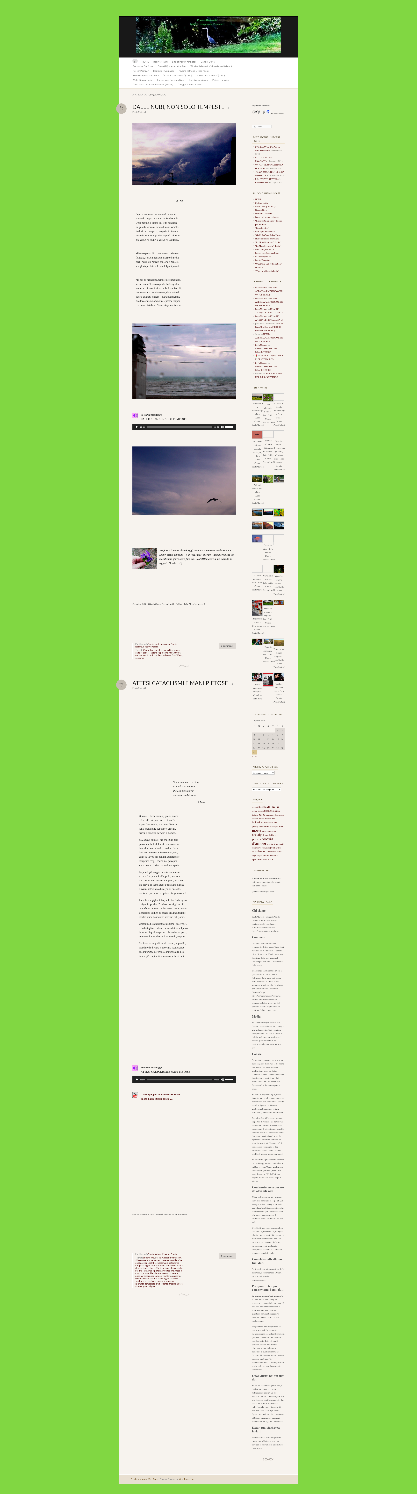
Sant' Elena (177, 655)
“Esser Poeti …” (141, 70)
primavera (275, 847)
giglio (179, 1268)
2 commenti (227, 1256)
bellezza (275, 810)
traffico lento (162, 1283)
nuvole (177, 652)
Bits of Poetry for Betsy (184, 61)
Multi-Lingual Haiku (142, 80)
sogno (259, 855)
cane (268, 814)
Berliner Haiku (160, 61)
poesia (256, 839)
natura (273, 831)
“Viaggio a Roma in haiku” (190, 84)
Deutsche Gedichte (143, 66)
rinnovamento (142, 1278)
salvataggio (163, 1278)
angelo (157, 1260)
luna (261, 826)
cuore (272, 815)
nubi (171, 652)
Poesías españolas (198, 80)
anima (254, 811)
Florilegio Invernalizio (163, 70)
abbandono (148, 1257)
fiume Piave (170, 1268)
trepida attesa (176, 1283)
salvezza (167, 655)
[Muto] (222, 427)
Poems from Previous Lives (170, 80)
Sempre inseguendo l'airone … (208, 37)
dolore (261, 818)
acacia (158, 1257)
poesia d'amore (142, 1276)
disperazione (141, 1268)
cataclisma (174, 1263)
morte (146, 1273)
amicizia (261, 807)
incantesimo (270, 818)
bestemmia (163, 1263)
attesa (260, 811)
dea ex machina (165, 650)
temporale (150, 1283)
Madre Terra (141, 1270)
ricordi (150, 655)
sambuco (139, 1281)
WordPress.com (186, 1479)
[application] (184, 427)
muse (268, 831)
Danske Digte (208, 61)
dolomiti (255, 818)
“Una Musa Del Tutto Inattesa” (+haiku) (153, 84)
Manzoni (153, 652)
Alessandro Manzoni (171, 1257)
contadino (171, 1265)
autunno (266, 810)
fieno (162, 1268)
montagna (274, 826)
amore (150, 1260)
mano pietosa (154, 1270)
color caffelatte (158, 1265)
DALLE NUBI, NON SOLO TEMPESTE (178, 106)
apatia (138, 1263)
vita (270, 859)
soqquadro (169, 1281)
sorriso (275, 855)
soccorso (139, 658)
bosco (262, 814)
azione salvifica (149, 1263)
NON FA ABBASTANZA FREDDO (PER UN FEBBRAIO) (269, 291)
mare (266, 826)
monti (281, 826)
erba (151, 1268)
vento (265, 859)
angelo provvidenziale (171, 1260)
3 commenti (227, 645)
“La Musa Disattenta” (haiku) (177, 75)
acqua (254, 807)
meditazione (168, 1270)
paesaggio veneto (170, 1273)
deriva (180, 1265)
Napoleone (163, 652)
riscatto (153, 1278)
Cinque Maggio (150, 650)
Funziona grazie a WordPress (144, 1479)
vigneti (152, 1286)
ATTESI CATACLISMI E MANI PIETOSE (180, 683)
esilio (145, 652)
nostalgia (258, 834)
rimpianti (158, 655)
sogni (254, 855)
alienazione (140, 1260)
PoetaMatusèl (139, 112)
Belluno (255, 815)
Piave (273, 835)
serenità (272, 851)
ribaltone (167, 1276)
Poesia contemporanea (159, 644)
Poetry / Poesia (150, 646)
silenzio (279, 851)
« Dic (254, 756)
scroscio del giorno (154, 1281)
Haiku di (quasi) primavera (146, 75)
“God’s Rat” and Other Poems (194, 70)
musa (264, 831)
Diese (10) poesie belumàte (172, 66)
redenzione (156, 1276)
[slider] (229, 427)
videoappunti (141, 1286)
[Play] (136, 427)
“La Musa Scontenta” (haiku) (210, 75)
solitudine (267, 855)
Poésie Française (220, 80)
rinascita (176, 1276)
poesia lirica (273, 843)
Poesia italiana (154, 1254)
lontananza (268, 822)
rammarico (140, 655)
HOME (145, 61)
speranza (139, 1283)
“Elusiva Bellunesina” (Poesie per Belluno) (211, 66)
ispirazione (258, 822)
